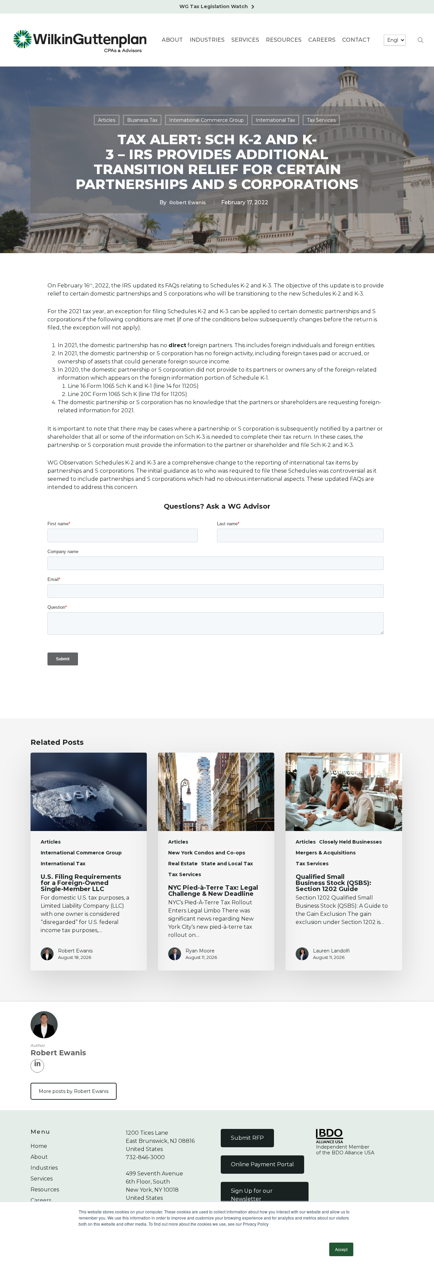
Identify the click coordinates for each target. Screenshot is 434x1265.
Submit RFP (247, 1138)
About (39, 1157)
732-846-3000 (145, 1157)
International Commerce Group (206, 120)
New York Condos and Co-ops (206, 853)
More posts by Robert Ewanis (73, 1091)
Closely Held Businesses (350, 842)
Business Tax (142, 120)
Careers (41, 1200)
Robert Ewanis (187, 203)
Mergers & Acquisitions (326, 853)
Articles (106, 120)
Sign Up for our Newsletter (252, 1195)
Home (39, 1146)
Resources (45, 1189)
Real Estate (183, 864)
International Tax (275, 120)
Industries (44, 1168)
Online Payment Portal (262, 1164)
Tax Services (321, 120)
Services (42, 1178)
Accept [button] (341, 1249)
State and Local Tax (227, 864)
